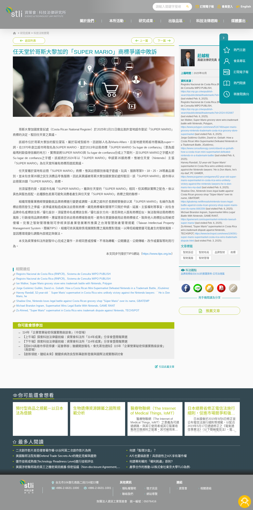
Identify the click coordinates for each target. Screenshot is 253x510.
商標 (233, 252)
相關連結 (205, 488)
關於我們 (87, 21)
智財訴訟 (188, 252)
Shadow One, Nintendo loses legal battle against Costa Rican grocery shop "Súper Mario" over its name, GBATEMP (82, 300)
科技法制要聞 (41, 33)
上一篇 (141, 39)
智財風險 (188, 257)
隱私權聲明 (129, 488)
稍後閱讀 (241, 94)
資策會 (183, 488)
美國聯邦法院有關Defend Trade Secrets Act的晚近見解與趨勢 (56, 456)
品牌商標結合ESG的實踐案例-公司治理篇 (203, 273)
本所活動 (116, 21)
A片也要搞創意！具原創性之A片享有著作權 (158, 456)
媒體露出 (238, 21)
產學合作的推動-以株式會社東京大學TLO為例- (160, 467)
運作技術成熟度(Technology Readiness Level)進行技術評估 (54, 461)
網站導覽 (152, 493)
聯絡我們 (127, 493)
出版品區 (175, 21)
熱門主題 (239, 49)
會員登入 (227, 6)
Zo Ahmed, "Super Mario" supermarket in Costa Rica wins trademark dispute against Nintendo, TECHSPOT (77, 310)
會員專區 (239, 61)
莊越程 (203, 56)
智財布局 (204, 252)
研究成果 (146, 21)
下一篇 (162, 39)
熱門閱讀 (239, 83)
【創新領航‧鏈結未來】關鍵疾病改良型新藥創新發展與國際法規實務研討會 (72, 354)
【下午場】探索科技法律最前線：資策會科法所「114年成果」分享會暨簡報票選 (74, 341)
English (246, 6)
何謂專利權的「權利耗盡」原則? (151, 461)
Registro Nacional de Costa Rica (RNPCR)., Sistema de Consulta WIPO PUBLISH (63, 273)
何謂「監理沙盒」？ (142, 450)
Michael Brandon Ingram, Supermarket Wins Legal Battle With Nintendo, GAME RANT (65, 305)
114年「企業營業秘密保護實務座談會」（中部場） (55, 332)
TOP (245, 488)
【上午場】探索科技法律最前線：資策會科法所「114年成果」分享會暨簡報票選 (74, 337)
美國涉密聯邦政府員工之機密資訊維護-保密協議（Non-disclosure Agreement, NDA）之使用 (66, 467)
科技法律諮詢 (207, 21)
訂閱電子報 (207, 6)
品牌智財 (220, 252)
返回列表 (30, 40)
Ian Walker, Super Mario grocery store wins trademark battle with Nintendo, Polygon (64, 283)
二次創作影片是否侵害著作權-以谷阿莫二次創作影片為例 (53, 450)
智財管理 (204, 257)
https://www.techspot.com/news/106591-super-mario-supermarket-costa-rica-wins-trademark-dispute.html (209, 237)
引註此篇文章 (166, 366)
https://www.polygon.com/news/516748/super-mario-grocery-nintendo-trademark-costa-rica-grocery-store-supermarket (209, 131)
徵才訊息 (152, 488)
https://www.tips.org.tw (156, 253)
